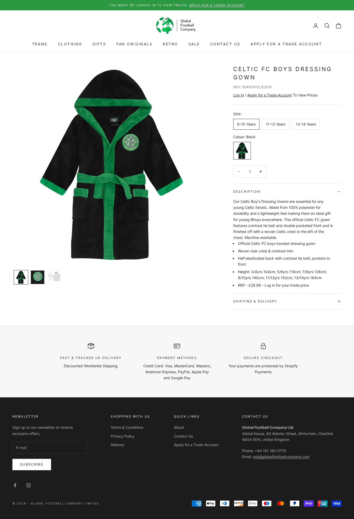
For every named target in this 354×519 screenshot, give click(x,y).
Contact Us (225, 44)
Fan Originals (134, 44)
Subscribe (32, 464)
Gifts (99, 44)
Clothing (70, 44)
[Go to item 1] (21, 277)
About (179, 427)
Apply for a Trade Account (286, 44)
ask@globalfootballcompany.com (281, 456)
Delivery (117, 444)
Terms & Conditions (127, 427)
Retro (170, 44)
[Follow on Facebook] (15, 485)
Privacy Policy (122, 436)
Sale (194, 44)
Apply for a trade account (217, 5)
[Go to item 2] (37, 277)
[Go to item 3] (54, 276)
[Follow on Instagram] (28, 485)
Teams (40, 44)
